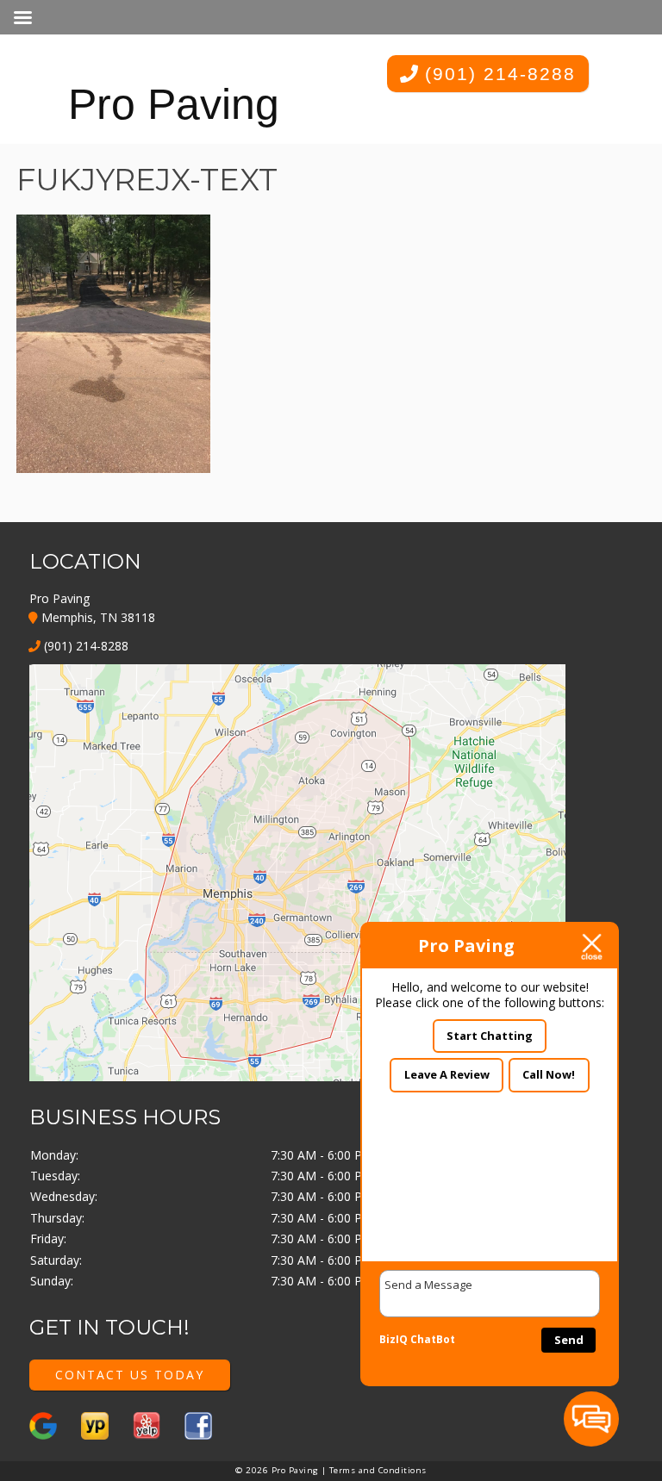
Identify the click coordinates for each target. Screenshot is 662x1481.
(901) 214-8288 (497, 74)
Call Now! (548, 1074)
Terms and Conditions (378, 1470)
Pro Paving (173, 104)
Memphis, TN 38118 (96, 617)
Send (569, 1339)
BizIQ (393, 1339)
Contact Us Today (129, 1374)
